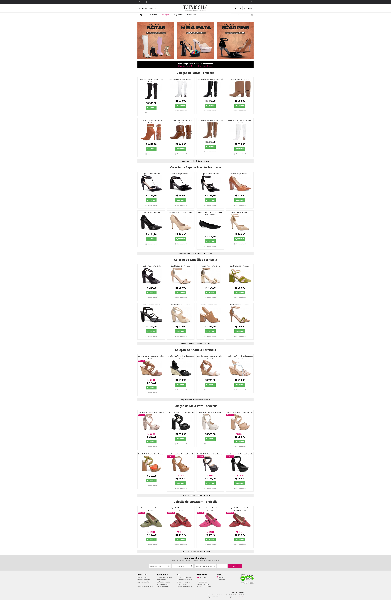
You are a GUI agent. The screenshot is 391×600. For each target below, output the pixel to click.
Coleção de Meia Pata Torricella (195, 406)
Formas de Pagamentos (184, 580)
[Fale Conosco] (198, 577)
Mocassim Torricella (203, 551)
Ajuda (250, 2)
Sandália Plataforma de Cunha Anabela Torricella (151, 357)
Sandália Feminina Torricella (151, 266)
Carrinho (248, 8)
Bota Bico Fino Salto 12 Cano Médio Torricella (151, 121)
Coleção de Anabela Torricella (195, 350)
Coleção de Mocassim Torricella (195, 502)
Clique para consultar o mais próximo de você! (195, 66)
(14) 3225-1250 (203, 582)
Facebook (221, 577)
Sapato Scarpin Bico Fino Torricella (181, 212)
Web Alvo (241, 597)
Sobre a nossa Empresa (164, 577)
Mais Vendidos (191, 15)
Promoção (165, 15)
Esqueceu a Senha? (143, 582)
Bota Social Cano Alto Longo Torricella (210, 79)
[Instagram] (217, 580)
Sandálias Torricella (203, 343)
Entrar (238, 8)
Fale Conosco (203, 577)
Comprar (152, 108)
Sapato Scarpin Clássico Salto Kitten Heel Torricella (210, 213)
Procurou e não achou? (184, 587)
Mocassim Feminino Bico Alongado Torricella (210, 509)
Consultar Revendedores (145, 586)
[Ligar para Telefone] (197, 582)
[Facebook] (217, 577)
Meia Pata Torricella (203, 495)
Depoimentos (161, 580)
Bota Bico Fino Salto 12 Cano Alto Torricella (151, 80)
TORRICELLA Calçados (237, 592)
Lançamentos (178, 15)
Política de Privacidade (164, 582)
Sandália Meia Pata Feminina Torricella (151, 412)
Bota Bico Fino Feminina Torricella (180, 79)
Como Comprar (182, 584)
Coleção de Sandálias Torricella (195, 260)
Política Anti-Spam (162, 584)
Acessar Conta (142, 577)
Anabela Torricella (203, 400)
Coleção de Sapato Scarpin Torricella (195, 167)
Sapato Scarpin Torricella (151, 174)
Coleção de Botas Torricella (195, 73)
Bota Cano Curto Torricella (240, 79)
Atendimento (143, 8)
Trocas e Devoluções (183, 582)
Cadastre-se (153, 8)
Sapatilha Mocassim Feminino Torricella (151, 509)
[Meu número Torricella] (151, 113)
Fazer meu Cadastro (143, 580)
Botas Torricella (203, 161)
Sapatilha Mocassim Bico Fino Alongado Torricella (240, 509)
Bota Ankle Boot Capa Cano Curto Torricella (180, 121)
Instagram (222, 580)
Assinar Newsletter (163, 587)
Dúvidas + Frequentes (184, 577)
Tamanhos (153, 15)
